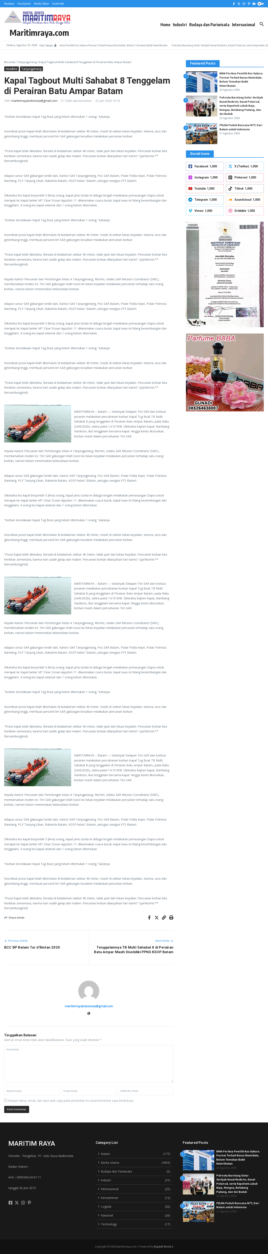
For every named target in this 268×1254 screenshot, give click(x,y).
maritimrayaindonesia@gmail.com (34, 101)
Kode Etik (58, 3)
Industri (180, 24)
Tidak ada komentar (78, 101)
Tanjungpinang (27, 62)
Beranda (9, 62)
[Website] (88, 1014)
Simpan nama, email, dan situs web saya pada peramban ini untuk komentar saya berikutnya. (71, 1101)
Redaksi (9, 3)
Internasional (243, 24)
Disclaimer (24, 3)
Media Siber (41, 3)
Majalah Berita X (163, 1246)
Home (165, 24)
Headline (11, 69)
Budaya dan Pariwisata (209, 24)
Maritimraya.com (39, 32)
